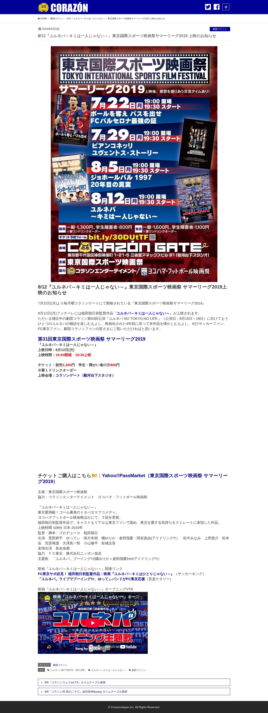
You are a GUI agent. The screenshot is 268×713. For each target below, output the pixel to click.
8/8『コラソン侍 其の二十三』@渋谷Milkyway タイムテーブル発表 (86, 691)
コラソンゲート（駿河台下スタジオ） (86, 375)
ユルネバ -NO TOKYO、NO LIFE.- (68, 670)
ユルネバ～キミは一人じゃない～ (109, 670)
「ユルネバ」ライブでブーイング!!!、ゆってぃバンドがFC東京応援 (91, 579)
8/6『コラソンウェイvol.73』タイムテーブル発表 (75, 682)
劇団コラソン (220, 29)
